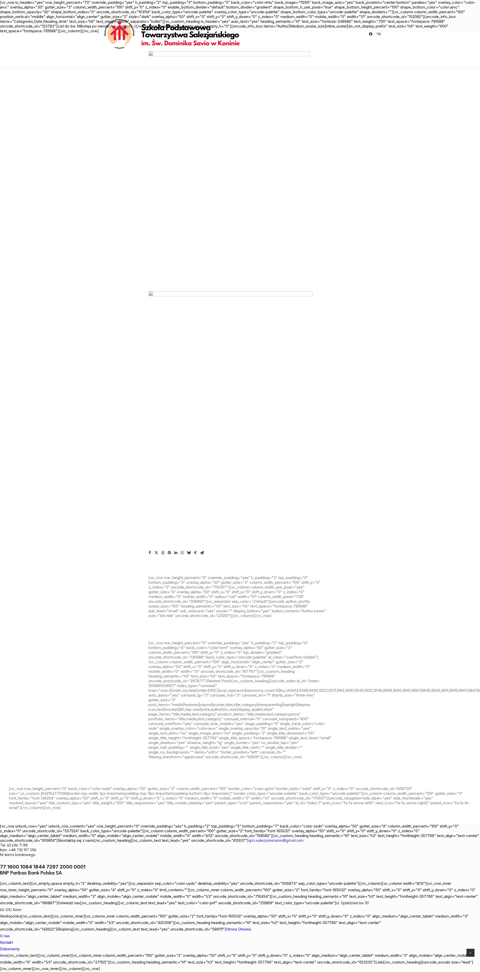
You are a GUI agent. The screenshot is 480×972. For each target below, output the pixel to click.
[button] (371, 34)
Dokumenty (10, 948)
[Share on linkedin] (176, 553)
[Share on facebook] (150, 553)
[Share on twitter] (156, 553)
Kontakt (6, 942)
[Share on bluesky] (189, 553)
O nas (5, 936)
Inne (3, 955)
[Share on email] (202, 553)
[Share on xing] (195, 553)
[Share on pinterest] (169, 553)
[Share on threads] (163, 553)
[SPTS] (174, 34)
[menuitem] (371, 34)
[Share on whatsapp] (182, 553)
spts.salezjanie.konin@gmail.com (276, 840)
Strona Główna (238, 929)
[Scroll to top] (470, 952)
